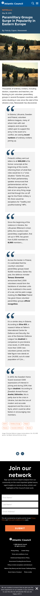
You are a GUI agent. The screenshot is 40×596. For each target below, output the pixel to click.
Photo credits (28, 572)
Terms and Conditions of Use (16, 520)
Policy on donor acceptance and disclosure (20, 565)
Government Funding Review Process (20, 561)
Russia (5, 428)
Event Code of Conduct (15, 572)
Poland (26, 424)
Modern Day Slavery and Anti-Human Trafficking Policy (20, 568)
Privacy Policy (15, 550)
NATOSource (7, 10)
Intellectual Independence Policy (20, 558)
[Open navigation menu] (37, 3)
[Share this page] (22, 453)
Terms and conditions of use (20, 554)
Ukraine (28, 428)
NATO (5, 424)
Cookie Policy (25, 550)
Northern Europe (15, 424)
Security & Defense (17, 428)
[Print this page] (17, 453)
